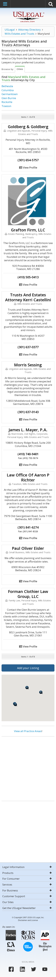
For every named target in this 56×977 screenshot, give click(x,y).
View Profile (29, 167)
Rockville (7, 102)
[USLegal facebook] (11, 969)
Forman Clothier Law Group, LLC (28, 594)
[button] (27, 688)
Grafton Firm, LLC (28, 230)
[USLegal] (28, 12)
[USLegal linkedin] (22, 969)
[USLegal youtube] (44, 969)
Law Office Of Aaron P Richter (28, 477)
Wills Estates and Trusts (19, 33)
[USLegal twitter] (33, 969)
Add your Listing (28, 668)
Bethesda (7, 86)
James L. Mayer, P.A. (28, 430)
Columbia (8, 90)
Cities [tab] (20, 69)
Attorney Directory (29, 29)
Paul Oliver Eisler (28, 548)
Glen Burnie (9, 98)
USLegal (10, 29)
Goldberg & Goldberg (28, 126)
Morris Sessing (28, 365)
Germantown (10, 94)
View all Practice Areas (28, 731)
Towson (6, 106)
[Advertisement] (28, 767)
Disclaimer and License (28, 920)
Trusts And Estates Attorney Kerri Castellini (28, 297)
